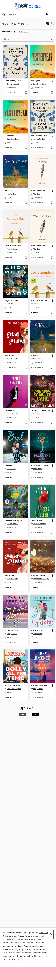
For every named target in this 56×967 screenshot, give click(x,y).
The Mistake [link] (36, 630)
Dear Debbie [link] (36, 520)
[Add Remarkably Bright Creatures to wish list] (25, 532)
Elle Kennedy (11, 469)
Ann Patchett (11, 194)
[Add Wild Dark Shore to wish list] (52, 587)
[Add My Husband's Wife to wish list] (52, 477)
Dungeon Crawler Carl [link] (40, 410)
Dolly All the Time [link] (12, 685)
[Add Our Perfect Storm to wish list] (25, 642)
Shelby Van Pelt (12, 524)
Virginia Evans (12, 249)
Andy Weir (10, 304)
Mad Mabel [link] (9, 355)
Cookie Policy (13, 959)
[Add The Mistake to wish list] (52, 642)
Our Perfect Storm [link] (12, 630)
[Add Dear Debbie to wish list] (52, 532)
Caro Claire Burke (39, 84)
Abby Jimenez (38, 689)
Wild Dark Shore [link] (38, 575)
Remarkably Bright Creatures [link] (14, 520)
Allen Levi (36, 194)
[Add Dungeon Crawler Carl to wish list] (52, 422)
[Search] (3, 14)
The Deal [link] (8, 465)
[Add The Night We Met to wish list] (52, 697)
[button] (47, 24)
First (22, 714)
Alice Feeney (37, 469)
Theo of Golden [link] (38, 191)
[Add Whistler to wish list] (25, 202)
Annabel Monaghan (14, 689)
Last (35, 714)
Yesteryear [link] (35, 81)
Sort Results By (8, 32)
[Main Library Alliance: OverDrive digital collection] (28, 5)
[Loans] (46, 15)
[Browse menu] (51, 14)
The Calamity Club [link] (12, 81)
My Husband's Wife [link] (39, 465)
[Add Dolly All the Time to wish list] (25, 697)
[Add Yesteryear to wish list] (52, 93)
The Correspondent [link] (13, 246)
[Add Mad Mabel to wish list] (25, 367)
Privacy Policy (24, 936)
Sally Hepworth (12, 359)
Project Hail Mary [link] (12, 300)
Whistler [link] (8, 191)
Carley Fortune (12, 634)
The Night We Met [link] (39, 685)
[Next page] (36, 708)
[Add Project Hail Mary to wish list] (25, 312)
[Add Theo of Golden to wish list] (52, 202)
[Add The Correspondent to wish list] (25, 257)
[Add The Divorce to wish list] (25, 422)
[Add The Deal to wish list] (25, 477)
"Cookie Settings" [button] (39, 949)
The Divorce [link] (9, 410)
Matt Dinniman (38, 414)
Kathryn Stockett (13, 84)
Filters (6, 39)
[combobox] (22, 14)
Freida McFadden (13, 414)
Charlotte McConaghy (41, 579)
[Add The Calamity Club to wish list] (25, 93)
